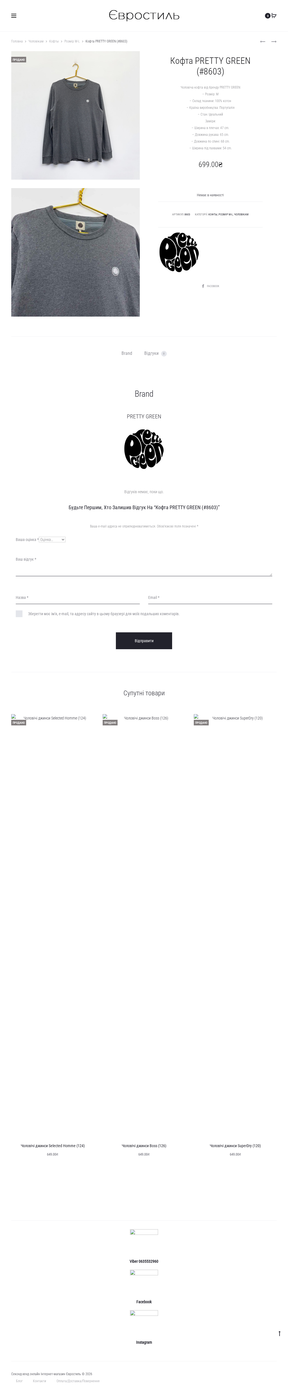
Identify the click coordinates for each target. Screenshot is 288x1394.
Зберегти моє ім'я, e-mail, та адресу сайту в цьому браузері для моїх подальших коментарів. (104, 614)
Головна (17, 41)
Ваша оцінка (27, 539)
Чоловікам (36, 41)
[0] (274, 16)
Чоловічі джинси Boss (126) (144, 1145)
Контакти (39, 1381)
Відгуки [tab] (154, 353)
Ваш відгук (26, 559)
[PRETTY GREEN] (179, 252)
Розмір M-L (72, 41)
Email (153, 597)
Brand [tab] (127, 353)
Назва (22, 597)
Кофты (54, 41)
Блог (19, 1381)
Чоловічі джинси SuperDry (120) (235, 1145)
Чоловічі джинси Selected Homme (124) (53, 1145)
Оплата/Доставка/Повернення (78, 1381)
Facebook (213, 286)
